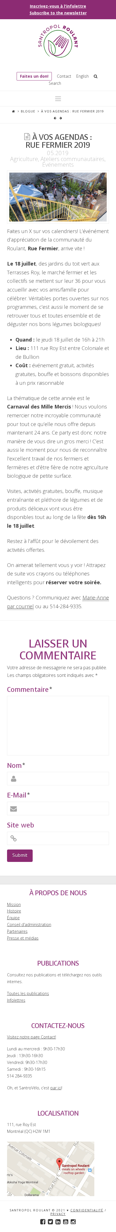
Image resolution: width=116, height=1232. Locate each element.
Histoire (14, 911)
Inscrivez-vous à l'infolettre (58, 6)
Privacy (58, 1214)
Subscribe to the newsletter (58, 13)
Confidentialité (86, 1210)
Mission (14, 904)
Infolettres (16, 1000)
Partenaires (17, 931)
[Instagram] (73, 1222)
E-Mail (18, 795)
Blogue (28, 111)
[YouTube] (65, 1222)
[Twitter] (50, 1222)
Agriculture (24, 159)
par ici (55, 1087)
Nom (16, 765)
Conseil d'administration (29, 924)
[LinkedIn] (58, 1222)
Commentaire (29, 689)
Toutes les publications (28, 993)
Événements (58, 164)
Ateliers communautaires (72, 159)
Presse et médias (23, 938)
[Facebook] (42, 1222)
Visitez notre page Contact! (31, 1037)
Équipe (13, 917)
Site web (20, 825)
